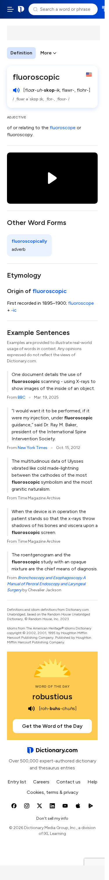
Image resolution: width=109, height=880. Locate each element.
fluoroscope (63, 127)
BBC (21, 397)
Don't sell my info (52, 818)
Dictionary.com (21, 9)
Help (92, 782)
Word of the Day (52, 686)
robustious (52, 696)
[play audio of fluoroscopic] (16, 90)
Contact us (68, 782)
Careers (41, 782)
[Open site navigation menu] (10, 9)
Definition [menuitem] (21, 53)
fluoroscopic (50, 291)
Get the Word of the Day (52, 726)
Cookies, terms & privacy (52, 792)
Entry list (17, 782)
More (46, 53)
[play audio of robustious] (31, 708)
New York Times (32, 447)
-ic (14, 310)
